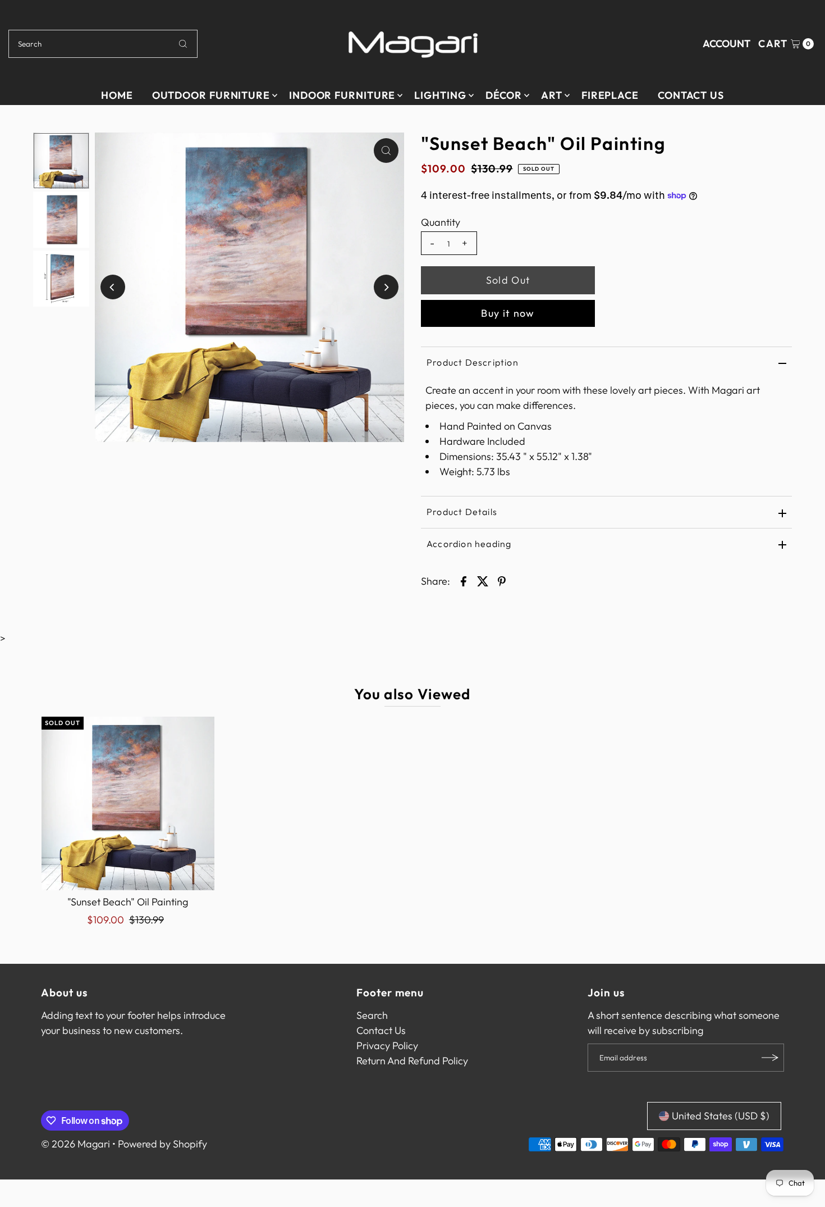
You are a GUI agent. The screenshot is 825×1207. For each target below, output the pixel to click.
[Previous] (112, 287)
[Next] (386, 287)
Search (372, 1015)
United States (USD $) (720, 1115)
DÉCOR (503, 95)
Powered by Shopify (162, 1143)
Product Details (462, 511)
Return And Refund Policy (412, 1060)
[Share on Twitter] (482, 580)
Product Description (473, 362)
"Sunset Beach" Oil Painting (127, 901)
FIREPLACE (610, 95)
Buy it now (508, 313)
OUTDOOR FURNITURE (211, 95)
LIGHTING (440, 95)
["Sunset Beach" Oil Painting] (128, 803)
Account (726, 43)
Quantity (440, 222)
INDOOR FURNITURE (342, 95)
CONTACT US (691, 95)
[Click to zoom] (386, 150)
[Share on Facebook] (463, 580)
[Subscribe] (770, 1058)
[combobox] (103, 44)
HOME (117, 95)
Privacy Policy (387, 1045)
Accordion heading (469, 543)
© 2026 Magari (75, 1143)
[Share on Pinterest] (501, 580)
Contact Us (381, 1030)
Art (551, 95)
